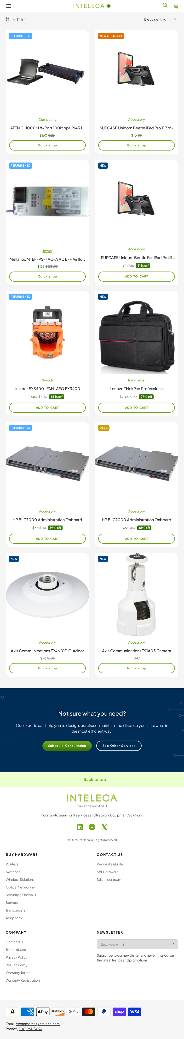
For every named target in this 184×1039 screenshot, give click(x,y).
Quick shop (47, 145)
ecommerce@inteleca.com (38, 1023)
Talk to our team (109, 879)
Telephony (14, 918)
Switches (13, 872)
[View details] (92, 798)
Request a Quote (110, 864)
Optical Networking (21, 887)
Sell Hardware (108, 872)
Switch (47, 380)
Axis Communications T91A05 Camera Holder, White (136, 615)
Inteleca (84, 840)
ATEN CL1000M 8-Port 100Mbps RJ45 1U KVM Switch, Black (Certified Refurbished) (47, 92)
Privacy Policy (16, 957)
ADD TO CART (136, 276)
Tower (47, 250)
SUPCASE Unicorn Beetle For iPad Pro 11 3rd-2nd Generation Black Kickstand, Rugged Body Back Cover (136, 222)
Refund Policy (17, 965)
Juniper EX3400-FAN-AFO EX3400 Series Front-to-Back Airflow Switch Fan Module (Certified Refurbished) (47, 353)
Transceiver (137, 380)
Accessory (136, 119)
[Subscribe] (173, 944)
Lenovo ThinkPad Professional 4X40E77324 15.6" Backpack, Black (136, 353)
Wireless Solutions (20, 879)
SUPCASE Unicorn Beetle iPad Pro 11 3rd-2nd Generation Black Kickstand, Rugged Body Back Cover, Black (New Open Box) (136, 92)
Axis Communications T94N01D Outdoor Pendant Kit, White (47, 615)
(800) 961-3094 (29, 1029)
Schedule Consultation (67, 746)
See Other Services (119, 746)
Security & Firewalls (21, 895)
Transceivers (15, 910)
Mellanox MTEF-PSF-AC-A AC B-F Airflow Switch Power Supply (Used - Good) (47, 222)
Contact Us (14, 942)
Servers (12, 902)
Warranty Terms (18, 972)
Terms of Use (16, 949)
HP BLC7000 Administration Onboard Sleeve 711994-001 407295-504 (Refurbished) (136, 484)
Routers (12, 864)
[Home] (92, 6)
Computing (47, 119)
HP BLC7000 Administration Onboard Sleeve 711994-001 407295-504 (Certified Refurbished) (47, 484)
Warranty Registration (23, 980)
